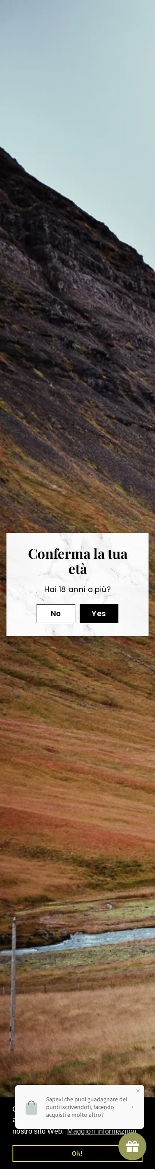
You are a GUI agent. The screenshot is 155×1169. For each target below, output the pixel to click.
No (56, 613)
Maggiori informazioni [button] (101, 1131)
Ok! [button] (77, 1153)
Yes (99, 613)
